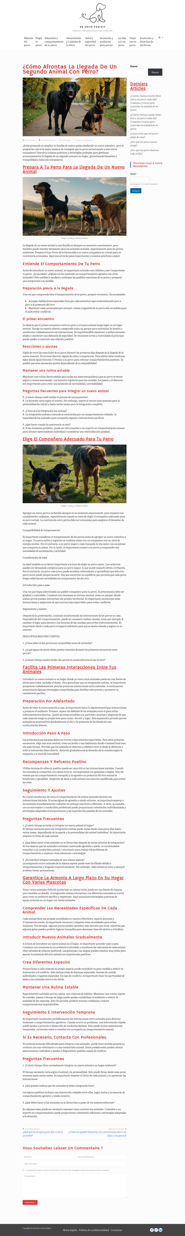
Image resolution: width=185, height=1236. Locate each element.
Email (133, 174)
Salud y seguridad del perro (90, 41)
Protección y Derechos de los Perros (146, 41)
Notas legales (70, 1230)
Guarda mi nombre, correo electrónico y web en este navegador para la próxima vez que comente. (68, 1170)
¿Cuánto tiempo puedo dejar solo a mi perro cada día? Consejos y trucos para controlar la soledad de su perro (145, 103)
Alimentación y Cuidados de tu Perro (73, 41)
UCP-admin (66, 140)
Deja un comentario (85, 140)
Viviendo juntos (48, 140)
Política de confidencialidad (94, 1230)
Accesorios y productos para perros (106, 41)
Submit (135, 190)
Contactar (116, 1230)
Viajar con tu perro (132, 41)
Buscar (134, 66)
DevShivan (27, 1231)
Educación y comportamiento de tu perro (54, 41)
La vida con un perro (122, 41)
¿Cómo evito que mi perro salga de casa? (144, 135)
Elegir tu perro (38, 41)
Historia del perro (28, 41)
